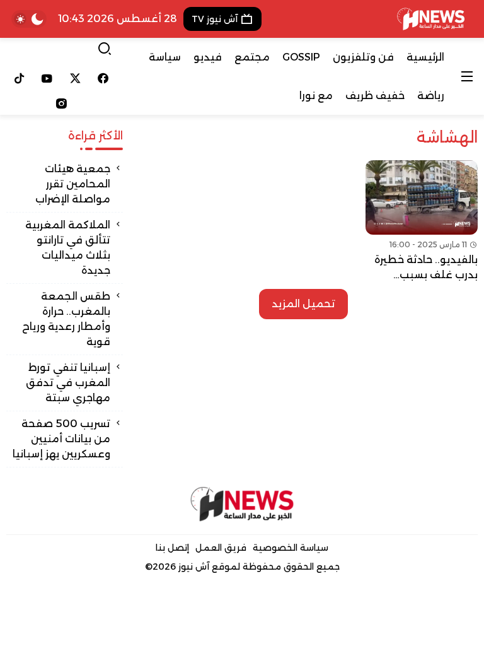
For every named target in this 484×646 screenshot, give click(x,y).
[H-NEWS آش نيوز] (431, 19)
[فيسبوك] (104, 78)
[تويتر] (75, 78)
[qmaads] (242, 504)
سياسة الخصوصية (290, 547)
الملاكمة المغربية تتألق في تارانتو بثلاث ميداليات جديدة (67, 247)
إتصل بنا (172, 547)
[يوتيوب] (47, 78)
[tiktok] (19, 78)
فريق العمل (220, 547)
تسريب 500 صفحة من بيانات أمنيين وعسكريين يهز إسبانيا (61, 439)
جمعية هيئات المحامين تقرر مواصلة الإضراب (72, 184)
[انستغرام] (61, 103)
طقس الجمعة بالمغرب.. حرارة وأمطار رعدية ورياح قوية (66, 319)
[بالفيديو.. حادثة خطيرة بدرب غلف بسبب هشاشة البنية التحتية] (422, 221)
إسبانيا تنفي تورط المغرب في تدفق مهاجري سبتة (68, 382)
